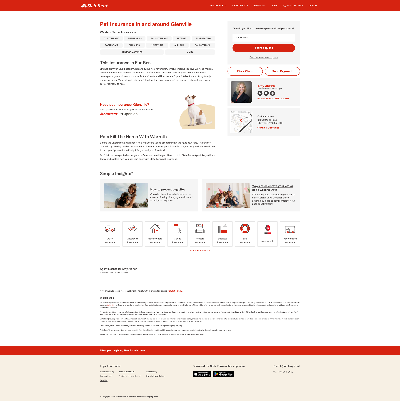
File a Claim (245, 71)
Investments (240, 5)
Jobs (274, 5)
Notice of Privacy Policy (130, 376)
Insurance (217, 5)
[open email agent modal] (266, 94)
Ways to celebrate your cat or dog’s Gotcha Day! (272, 188)
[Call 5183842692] (260, 93)
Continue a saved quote (264, 57)
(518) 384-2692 (295, 5)
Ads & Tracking (107, 372)
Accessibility (151, 372)
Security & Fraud (127, 372)
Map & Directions (269, 127)
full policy (111, 305)
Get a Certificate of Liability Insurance (273, 98)
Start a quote (264, 47)
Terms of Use (106, 376)
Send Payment (282, 71)
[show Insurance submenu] (225, 5)
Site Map (104, 380)
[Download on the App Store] (202, 374)
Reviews (259, 5)
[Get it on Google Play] (223, 374)
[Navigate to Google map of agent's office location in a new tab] (272, 93)
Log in (313, 5)
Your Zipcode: (241, 37)
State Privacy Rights (155, 376)
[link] (94, 6)
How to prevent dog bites (167, 189)
